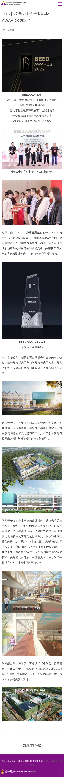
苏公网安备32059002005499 (20, 771)
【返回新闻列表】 (32, 745)
